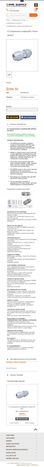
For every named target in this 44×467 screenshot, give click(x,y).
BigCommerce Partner (23, 465)
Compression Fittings (19, 20)
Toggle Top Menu (22, 1)
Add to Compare (29, 423)
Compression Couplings (13, 23)
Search (33, 15)
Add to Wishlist (29, 117)
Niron (8, 83)
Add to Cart (14, 117)
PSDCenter (34, 465)
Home (8, 20)
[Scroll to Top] (35, 428)
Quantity (8, 106)
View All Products (11, 368)
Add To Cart (23, 419)
